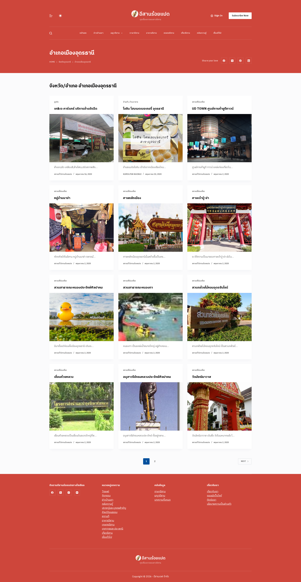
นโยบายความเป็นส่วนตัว (219, 504)
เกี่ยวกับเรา (212, 492)
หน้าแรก (83, 33)
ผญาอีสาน (115, 33)
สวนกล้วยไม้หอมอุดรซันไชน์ (210, 287)
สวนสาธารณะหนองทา (138, 287)
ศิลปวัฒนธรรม (109, 512)
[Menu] (51, 15)
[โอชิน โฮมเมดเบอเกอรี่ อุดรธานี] (150, 138)
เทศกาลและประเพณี (112, 529)
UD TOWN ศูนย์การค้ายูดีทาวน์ (213, 108)
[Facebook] (224, 61)
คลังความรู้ (201, 33)
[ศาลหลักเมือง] (150, 227)
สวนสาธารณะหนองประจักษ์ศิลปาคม (78, 287)
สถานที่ (105, 516)
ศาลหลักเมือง (132, 198)
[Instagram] (69, 493)
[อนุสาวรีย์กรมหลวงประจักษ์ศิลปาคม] (150, 406)
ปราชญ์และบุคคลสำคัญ (114, 508)
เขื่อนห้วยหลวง (64, 377)
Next (243, 461)
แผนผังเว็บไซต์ (214, 496)
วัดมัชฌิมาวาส (201, 377)
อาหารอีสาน (151, 33)
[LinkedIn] (249, 61)
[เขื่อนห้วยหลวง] (81, 406)
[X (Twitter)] (232, 61)
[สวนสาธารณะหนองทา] (150, 317)
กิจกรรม (106, 496)
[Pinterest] (240, 61)
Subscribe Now (240, 16)
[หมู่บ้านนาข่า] (81, 227)
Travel (105, 492)
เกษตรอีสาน (169, 33)
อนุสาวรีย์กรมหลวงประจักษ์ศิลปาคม (147, 377)
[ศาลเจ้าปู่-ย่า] (219, 227)
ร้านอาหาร (133, 102)
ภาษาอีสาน (134, 33)
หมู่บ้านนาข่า (62, 198)
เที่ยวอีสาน (185, 33)
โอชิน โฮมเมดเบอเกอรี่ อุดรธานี (143, 108)
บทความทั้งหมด (162, 500)
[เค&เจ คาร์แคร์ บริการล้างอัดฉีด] (81, 138)
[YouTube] (77, 493)
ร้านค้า (126, 102)
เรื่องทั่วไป (217, 33)
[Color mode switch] (60, 15)
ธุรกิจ (56, 102)
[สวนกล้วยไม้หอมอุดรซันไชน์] (219, 317)
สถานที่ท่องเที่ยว (198, 102)
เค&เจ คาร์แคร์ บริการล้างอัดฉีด (75, 108)
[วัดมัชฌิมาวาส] (219, 406)
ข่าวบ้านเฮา (98, 33)
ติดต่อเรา (211, 500)
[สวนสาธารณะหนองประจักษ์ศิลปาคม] (81, 317)
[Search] (50, 33)
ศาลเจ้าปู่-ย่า (200, 198)
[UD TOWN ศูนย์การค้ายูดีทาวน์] (219, 138)
